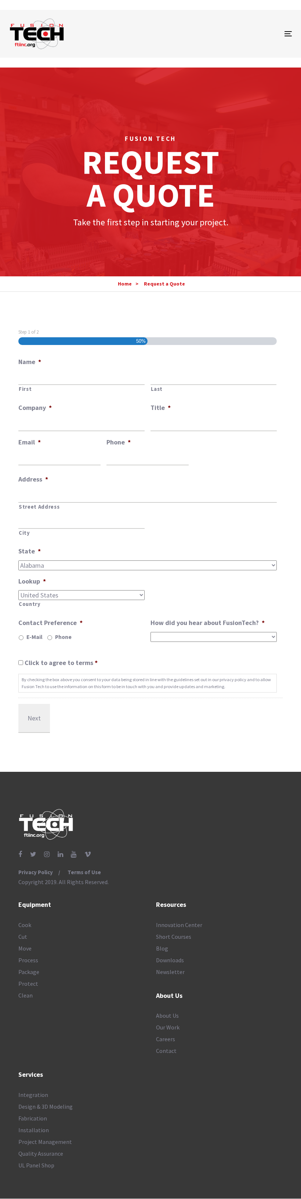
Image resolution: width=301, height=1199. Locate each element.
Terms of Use (84, 872)
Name (29, 361)
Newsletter (170, 971)
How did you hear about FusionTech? (207, 622)
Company (35, 407)
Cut (22, 936)
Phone (118, 442)
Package (28, 971)
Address (33, 479)
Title (160, 407)
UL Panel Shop (36, 1165)
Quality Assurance (40, 1153)
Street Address (39, 507)
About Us (167, 1015)
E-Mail (34, 636)
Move (25, 948)
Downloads (170, 960)
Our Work (167, 1027)
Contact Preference (50, 622)
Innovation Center (179, 925)
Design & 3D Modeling (45, 1106)
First (25, 389)
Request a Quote (164, 283)
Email (29, 442)
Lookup (32, 581)
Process (28, 960)
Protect (28, 983)
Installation (33, 1130)
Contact (166, 1050)
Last (157, 389)
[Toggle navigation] (244, 33)
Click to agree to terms (61, 662)
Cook (24, 925)
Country (30, 604)
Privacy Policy (35, 872)
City (24, 533)
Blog (162, 948)
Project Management (45, 1141)
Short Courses (173, 936)
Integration (33, 1094)
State (29, 551)
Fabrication (32, 1118)
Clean (25, 995)
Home (125, 283)
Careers (165, 1039)
